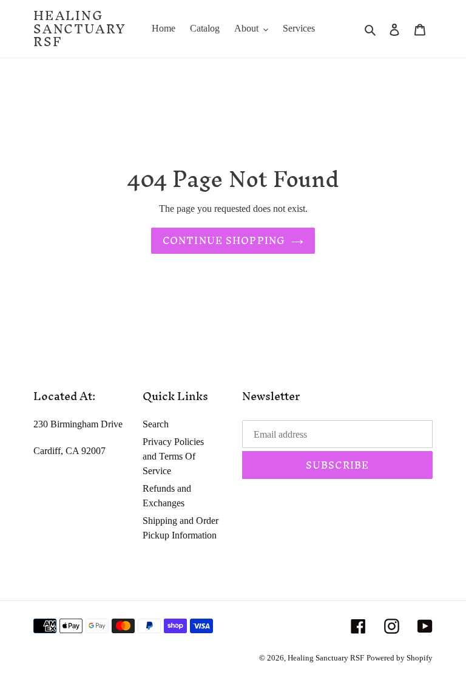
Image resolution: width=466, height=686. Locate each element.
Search (156, 424)
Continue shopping (224, 240)
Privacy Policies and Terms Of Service (173, 456)
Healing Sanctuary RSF (79, 29)
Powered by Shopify (399, 657)
